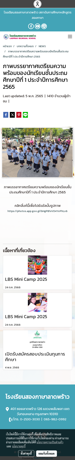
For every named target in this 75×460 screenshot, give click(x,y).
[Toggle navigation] (70, 37)
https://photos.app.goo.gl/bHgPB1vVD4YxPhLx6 (38, 211)
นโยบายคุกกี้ (19, 446)
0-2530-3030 (30, 419)
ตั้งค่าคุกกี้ (26, 453)
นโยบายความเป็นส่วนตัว (50, 442)
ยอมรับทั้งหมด (46, 453)
